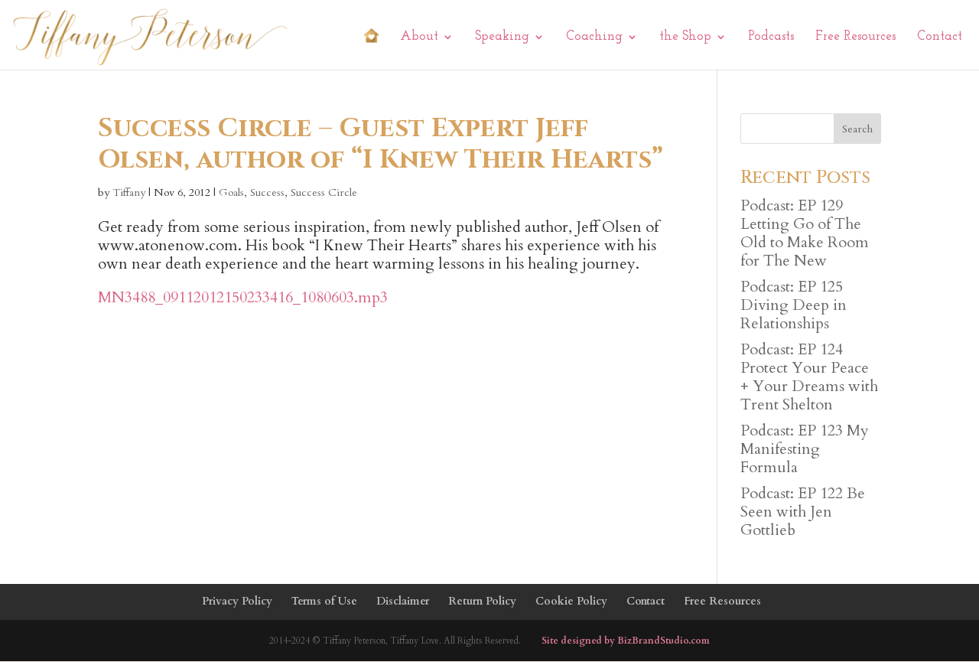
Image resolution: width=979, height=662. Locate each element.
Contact (939, 37)
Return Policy (482, 601)
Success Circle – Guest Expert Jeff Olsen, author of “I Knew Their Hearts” (380, 144)
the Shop (685, 37)
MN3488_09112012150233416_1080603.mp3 (243, 297)
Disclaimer (402, 601)
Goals (231, 192)
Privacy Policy (237, 601)
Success (267, 192)
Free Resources (855, 37)
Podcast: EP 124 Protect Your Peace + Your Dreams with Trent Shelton (809, 377)
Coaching (594, 37)
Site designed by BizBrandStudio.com (626, 640)
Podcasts (771, 37)
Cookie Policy (571, 601)
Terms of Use (324, 601)
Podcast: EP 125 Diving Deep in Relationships (793, 305)
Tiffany (128, 192)
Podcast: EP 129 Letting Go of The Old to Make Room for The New (804, 233)
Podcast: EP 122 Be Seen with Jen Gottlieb (802, 511)
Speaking (502, 37)
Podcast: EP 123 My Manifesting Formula (804, 449)
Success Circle (324, 192)
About (419, 37)
